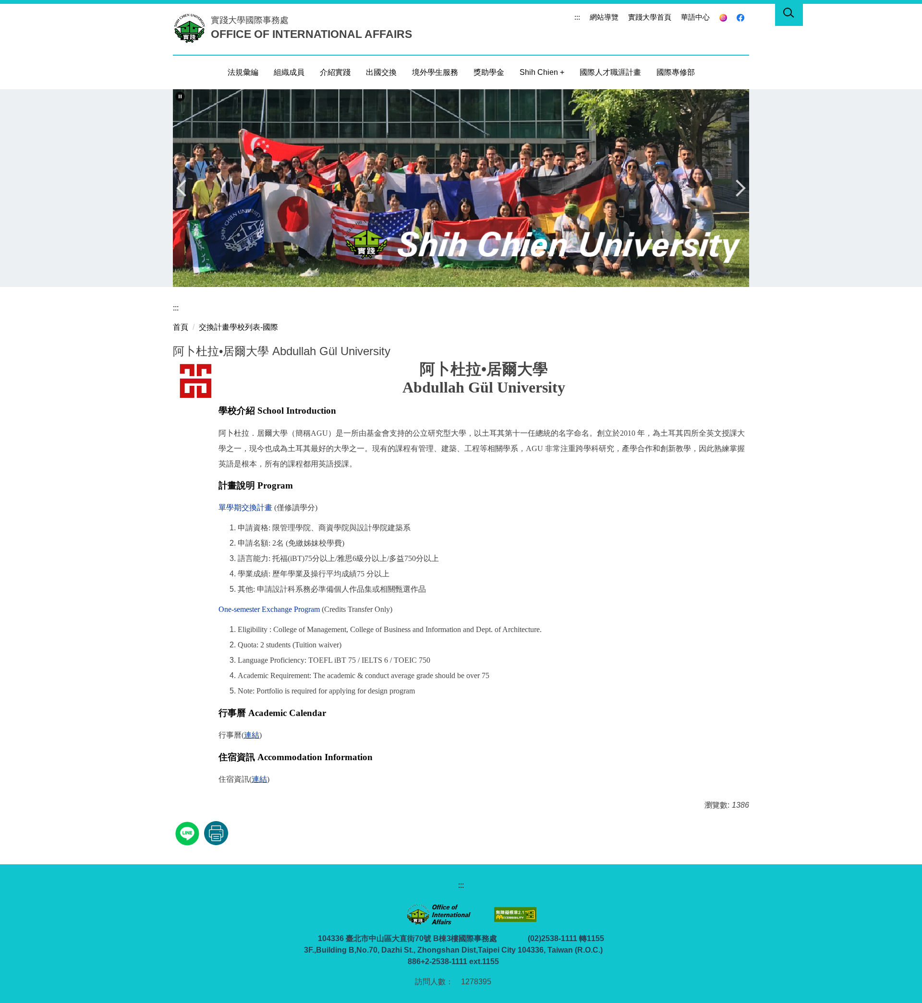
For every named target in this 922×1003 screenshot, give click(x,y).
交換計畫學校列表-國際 (238, 327)
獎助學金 (488, 72)
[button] (180, 96)
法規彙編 (243, 72)
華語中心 (695, 17)
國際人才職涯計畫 (610, 72)
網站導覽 (604, 17)
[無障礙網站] (514, 914)
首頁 (180, 327)
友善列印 (216, 833)
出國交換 (381, 72)
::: (577, 17)
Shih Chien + (542, 72)
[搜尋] (789, 14)
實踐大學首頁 (649, 17)
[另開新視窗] (723, 17)
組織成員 (289, 72)
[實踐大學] (192, 28)
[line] (188, 832)
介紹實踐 (335, 72)
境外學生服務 (435, 72)
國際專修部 (675, 72)
